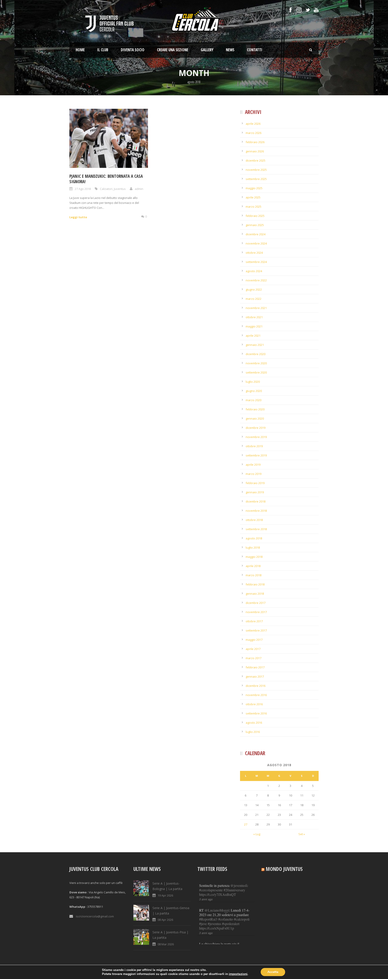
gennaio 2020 (255, 418)
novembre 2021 (256, 308)
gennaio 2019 (255, 492)
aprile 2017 (253, 649)
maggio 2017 (254, 640)
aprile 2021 (253, 336)
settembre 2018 (256, 529)
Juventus (120, 189)
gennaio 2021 (255, 345)
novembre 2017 (256, 612)
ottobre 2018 (254, 520)
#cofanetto (225, 919)
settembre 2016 (256, 713)
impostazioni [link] (238, 974)
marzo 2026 (253, 133)
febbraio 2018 (255, 584)
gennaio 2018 (255, 594)
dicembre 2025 (255, 160)
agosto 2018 (254, 538)
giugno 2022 (254, 289)
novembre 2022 (256, 280)
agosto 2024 (254, 271)
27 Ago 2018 (83, 189)
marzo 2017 (253, 658)
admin (139, 189)
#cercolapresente (211, 890)
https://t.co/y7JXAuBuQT (217, 894)
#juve (203, 923)
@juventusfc (239, 885)
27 (245, 824)
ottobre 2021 (254, 317)
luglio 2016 (253, 732)
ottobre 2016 (254, 704)
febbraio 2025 (255, 216)
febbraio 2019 (255, 483)
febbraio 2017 (255, 667)
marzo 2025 (253, 207)
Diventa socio (132, 49)
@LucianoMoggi (217, 910)
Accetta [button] (272, 972)
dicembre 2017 (255, 603)
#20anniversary (234, 890)
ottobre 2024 (254, 253)
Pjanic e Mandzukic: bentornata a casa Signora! (106, 179)
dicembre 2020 (255, 354)
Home (80, 49)
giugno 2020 (254, 391)
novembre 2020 (256, 363)
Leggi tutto (78, 217)
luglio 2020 (253, 382)
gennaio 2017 (255, 676)
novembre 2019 (256, 437)
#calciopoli (241, 919)
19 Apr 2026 (165, 895)
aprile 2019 (253, 465)
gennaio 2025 (255, 225)
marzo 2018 (253, 575)
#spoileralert (230, 923)
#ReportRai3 (208, 919)
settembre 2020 (256, 372)
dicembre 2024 (255, 234)
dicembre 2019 (255, 428)
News (230, 49)
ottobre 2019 (254, 446)
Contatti (254, 49)
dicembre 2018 (255, 501)
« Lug (256, 834)
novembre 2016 (256, 695)
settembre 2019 (256, 455)
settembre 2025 (256, 179)
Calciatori (106, 189)
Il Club (102, 49)
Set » (301, 834)
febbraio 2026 (255, 142)
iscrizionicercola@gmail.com (95, 916)
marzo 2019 (253, 474)
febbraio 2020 (255, 409)
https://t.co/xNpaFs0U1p (216, 928)
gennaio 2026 (255, 151)
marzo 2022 (253, 299)
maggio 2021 (254, 326)
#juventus (214, 923)
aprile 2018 (253, 566)
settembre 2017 (256, 630)
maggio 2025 (254, 188)
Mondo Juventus (284, 868)
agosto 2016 (254, 723)
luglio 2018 (253, 547)
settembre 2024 (256, 262)
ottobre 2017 (254, 621)
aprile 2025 (253, 197)
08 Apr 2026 (165, 920)
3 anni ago (206, 899)
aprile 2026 (253, 124)
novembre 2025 (256, 170)
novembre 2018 (256, 511)
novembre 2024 (256, 243)
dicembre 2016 (255, 686)
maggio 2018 (254, 557)
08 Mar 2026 (166, 944)
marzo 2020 (253, 400)
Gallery (207, 49)
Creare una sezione (172, 49)
